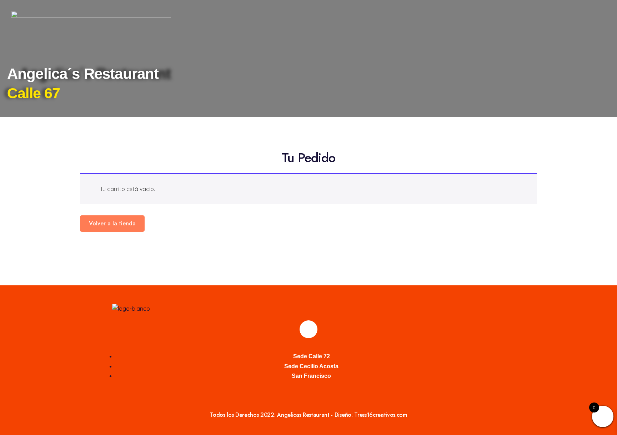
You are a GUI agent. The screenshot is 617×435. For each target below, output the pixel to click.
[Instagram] (308, 329)
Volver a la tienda (112, 223)
